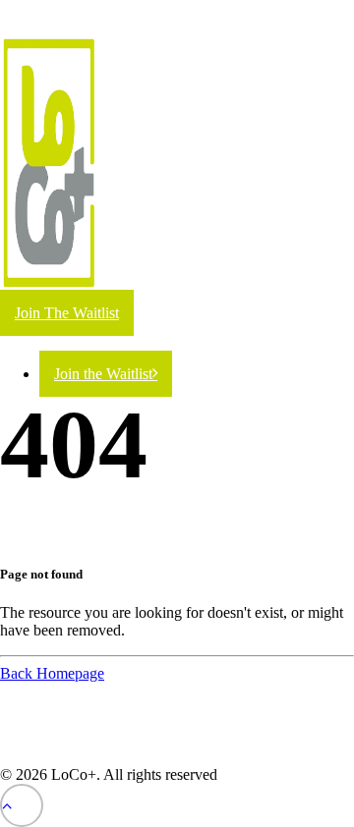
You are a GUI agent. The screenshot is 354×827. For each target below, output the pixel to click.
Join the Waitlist (103, 373)
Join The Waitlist (67, 312)
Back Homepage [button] (52, 673)
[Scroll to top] (21, 804)
